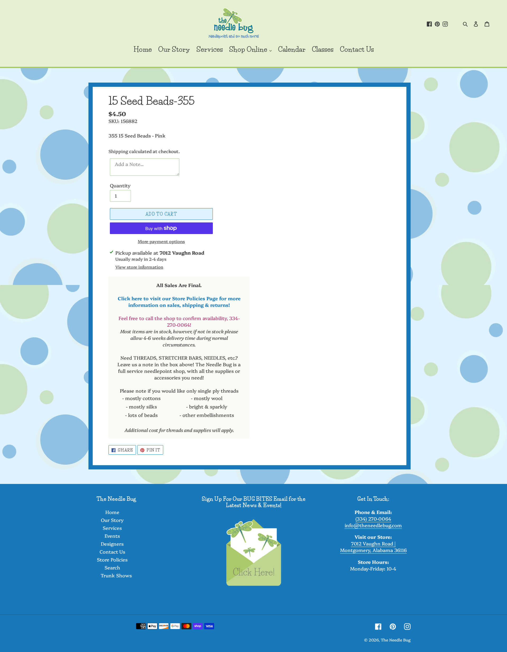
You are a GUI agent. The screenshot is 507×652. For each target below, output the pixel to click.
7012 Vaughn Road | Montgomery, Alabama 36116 (373, 546)
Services (112, 528)
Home (112, 512)
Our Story (112, 520)
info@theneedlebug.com (373, 525)
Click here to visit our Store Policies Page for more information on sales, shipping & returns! (179, 301)
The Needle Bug (396, 640)
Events (112, 535)
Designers (112, 543)
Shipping (118, 151)
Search (112, 567)
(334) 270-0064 (373, 518)
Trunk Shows (116, 575)
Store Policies (112, 559)
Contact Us (112, 551)
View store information (139, 267)
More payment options (161, 241)
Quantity (120, 185)
